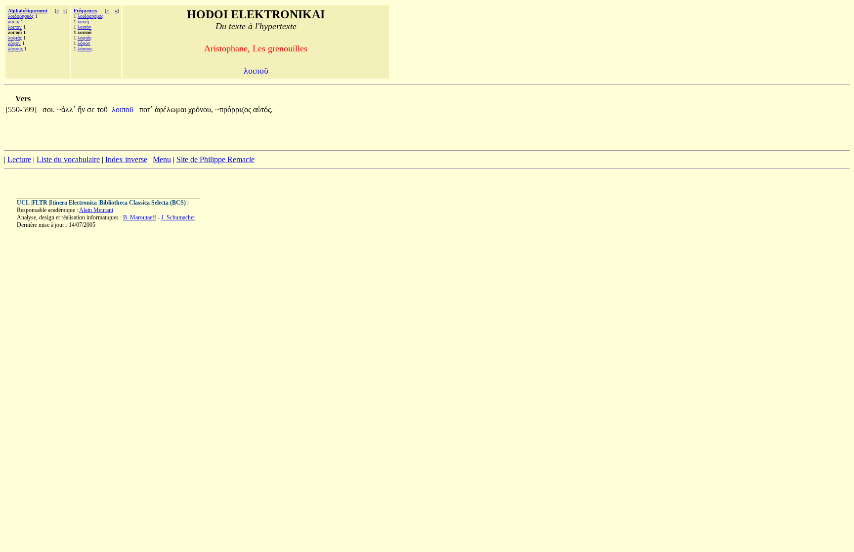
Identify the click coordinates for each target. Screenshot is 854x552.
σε (92, 109)
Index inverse (126, 159)
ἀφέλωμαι (171, 109)
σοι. (49, 109)
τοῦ (102, 109)
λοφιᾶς (15, 38)
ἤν (82, 109)
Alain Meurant (96, 210)
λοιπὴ (13, 21)
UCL (23, 202)
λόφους (15, 48)
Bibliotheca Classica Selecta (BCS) (142, 202)
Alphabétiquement (27, 10)
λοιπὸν (15, 27)
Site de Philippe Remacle (215, 159)
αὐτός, (263, 109)
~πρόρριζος (234, 109)
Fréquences (85, 10)
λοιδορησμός (21, 16)
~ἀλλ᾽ (66, 109)
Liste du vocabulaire (68, 159)
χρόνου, (200, 109)
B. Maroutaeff (139, 217)
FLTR (39, 202)
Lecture (19, 159)
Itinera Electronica (73, 202)
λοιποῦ (123, 109)
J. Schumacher (178, 217)
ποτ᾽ (146, 109)
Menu (162, 159)
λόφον (14, 43)
